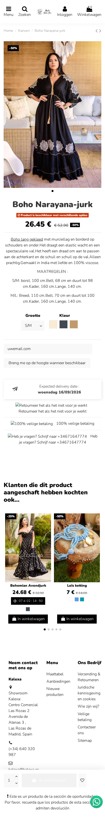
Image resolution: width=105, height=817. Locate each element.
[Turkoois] (82, 599)
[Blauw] (77, 599)
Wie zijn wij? (88, 706)
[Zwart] (28, 609)
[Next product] (100, 31)
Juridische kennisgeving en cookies (89, 693)
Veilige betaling (85, 716)
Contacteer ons (87, 730)
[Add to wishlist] (82, 780)
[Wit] (71, 599)
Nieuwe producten (54, 691)
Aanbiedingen (58, 681)
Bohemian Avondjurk (28, 585)
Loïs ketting (77, 585)
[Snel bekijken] (47, 530)
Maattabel (54, 674)
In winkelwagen (52, 780)
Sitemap (85, 740)
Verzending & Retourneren (89, 677)
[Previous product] (97, 31)
